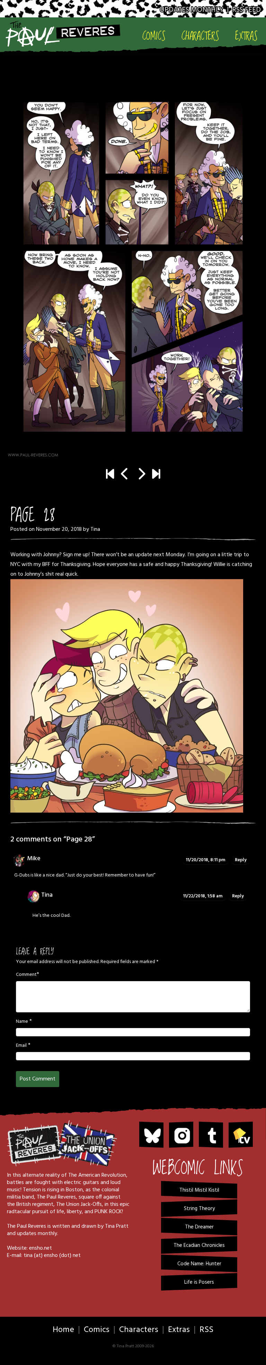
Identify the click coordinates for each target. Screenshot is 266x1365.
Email (21, 1045)
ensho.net (40, 1248)
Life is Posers (199, 1282)
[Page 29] (133, 267)
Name (22, 1021)
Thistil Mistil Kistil (199, 1190)
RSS (206, 1330)
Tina (95, 529)
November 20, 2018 (59, 529)
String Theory (199, 1208)
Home (63, 1330)
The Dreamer (199, 1227)
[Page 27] (125, 475)
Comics (154, 35)
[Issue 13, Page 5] (156, 475)
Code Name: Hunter (199, 1264)
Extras (246, 35)
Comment (26, 974)
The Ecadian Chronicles (199, 1245)
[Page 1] (110, 475)
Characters (200, 35)
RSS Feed (246, 10)
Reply (241, 860)
